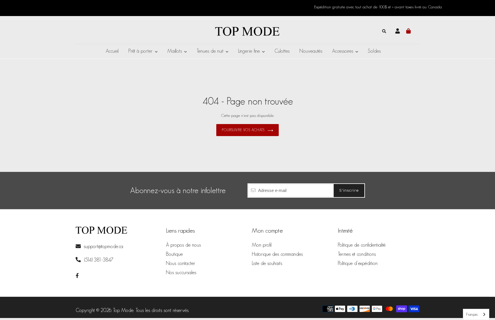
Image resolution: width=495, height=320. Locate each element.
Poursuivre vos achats (243, 130)
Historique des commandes (277, 254)
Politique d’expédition (358, 263)
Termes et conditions (357, 254)
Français (472, 314)
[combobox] (476, 314)
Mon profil (262, 245)
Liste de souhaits (267, 263)
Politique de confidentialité (362, 245)
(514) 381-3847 (97, 260)
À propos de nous (183, 245)
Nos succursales (181, 272)
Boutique (174, 254)
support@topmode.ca (103, 246)
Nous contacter (180, 263)
